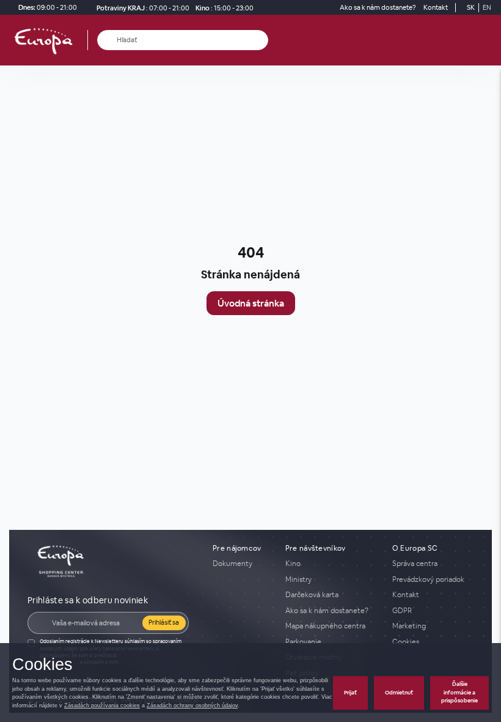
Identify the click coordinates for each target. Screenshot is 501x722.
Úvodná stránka (251, 303)
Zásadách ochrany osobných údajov (192, 705)
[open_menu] (487, 40)
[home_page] (47, 40)
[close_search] (261, 40)
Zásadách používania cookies (102, 705)
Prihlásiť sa (163, 622)
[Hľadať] (107, 40)
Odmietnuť (399, 692)
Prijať (350, 692)
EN (487, 7)
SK (471, 7)
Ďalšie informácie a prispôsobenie (459, 692)
